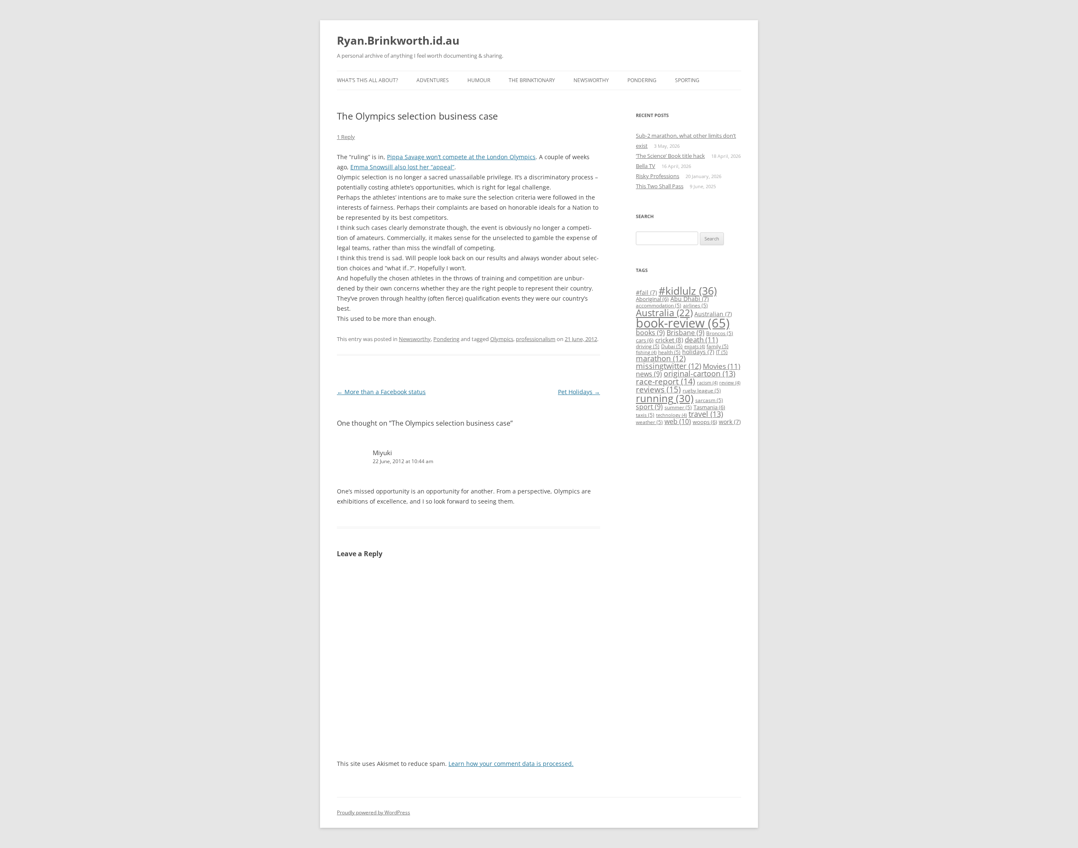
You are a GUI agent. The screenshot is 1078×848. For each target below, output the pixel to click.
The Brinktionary (532, 80)
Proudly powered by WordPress (373, 812)
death (701, 339)
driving (647, 346)
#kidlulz (688, 290)
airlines (695, 305)
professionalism (535, 339)
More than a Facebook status (381, 392)
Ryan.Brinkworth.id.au (398, 40)
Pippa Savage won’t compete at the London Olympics (461, 157)
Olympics (501, 339)
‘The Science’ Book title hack (670, 156)
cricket (669, 340)
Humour (478, 80)
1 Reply (346, 137)
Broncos (719, 333)
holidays (698, 352)
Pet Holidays (579, 392)
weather (649, 422)
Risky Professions (657, 176)
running (665, 398)
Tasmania (709, 407)
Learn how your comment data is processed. (511, 764)
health (669, 352)
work (730, 422)
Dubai (672, 346)
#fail (646, 292)
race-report (665, 381)
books (650, 332)
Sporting (687, 80)
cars (645, 340)
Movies (721, 366)
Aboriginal (652, 299)
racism (707, 383)
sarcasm (709, 400)
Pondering (641, 80)
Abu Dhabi (689, 299)
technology (671, 415)
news (649, 374)
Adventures (432, 80)
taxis (645, 415)
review (729, 383)
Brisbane (685, 332)
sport (649, 406)
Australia (664, 313)
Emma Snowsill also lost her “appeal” (402, 167)
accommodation (658, 305)
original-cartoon (699, 373)
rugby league (702, 390)
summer (678, 407)
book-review (683, 323)
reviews (658, 389)
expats (694, 346)
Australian (713, 314)
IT (722, 352)
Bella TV (645, 166)
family (717, 346)
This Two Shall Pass (659, 186)
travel (705, 414)
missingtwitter (668, 366)
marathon (661, 358)
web (677, 421)
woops (705, 422)
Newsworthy (591, 80)
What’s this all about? (367, 80)
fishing (646, 352)
